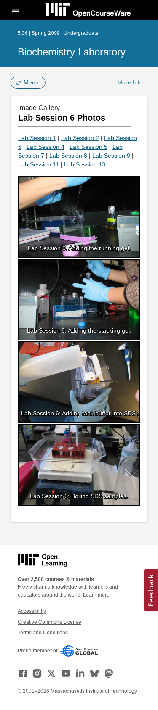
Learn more (96, 595)
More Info (130, 82)
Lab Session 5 (88, 146)
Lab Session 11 (38, 164)
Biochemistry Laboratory (72, 52)
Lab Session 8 (68, 155)
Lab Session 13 (84, 164)
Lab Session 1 (37, 138)
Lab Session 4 (45, 146)
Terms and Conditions (43, 633)
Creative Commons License (49, 622)
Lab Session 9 (111, 155)
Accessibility (32, 611)
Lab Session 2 (80, 138)
